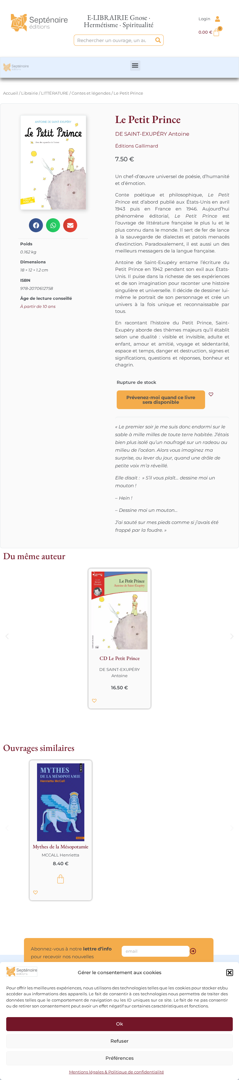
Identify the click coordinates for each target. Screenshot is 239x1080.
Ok (119, 1024)
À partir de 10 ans (37, 306)
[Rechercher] (158, 40)
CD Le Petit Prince (120, 658)
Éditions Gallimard (136, 146)
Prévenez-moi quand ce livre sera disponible (160, 399)
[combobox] (113, 40)
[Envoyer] (193, 951)
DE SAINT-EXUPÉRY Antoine (152, 134)
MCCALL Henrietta (60, 854)
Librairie (29, 93)
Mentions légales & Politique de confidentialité (116, 1071)
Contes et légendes (91, 93)
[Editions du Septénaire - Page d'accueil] (39, 22)
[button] (230, 972)
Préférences (119, 1058)
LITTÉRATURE (54, 93)
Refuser (119, 1041)
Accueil (10, 93)
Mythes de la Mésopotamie (60, 846)
